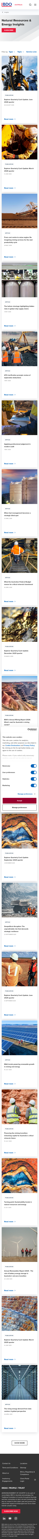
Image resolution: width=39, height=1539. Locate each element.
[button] (9, 30)
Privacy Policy (29, 745)
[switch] (34, 772)
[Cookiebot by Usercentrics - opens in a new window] (28, 729)
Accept (19, 801)
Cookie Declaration (12, 745)
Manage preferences (25, 794)
